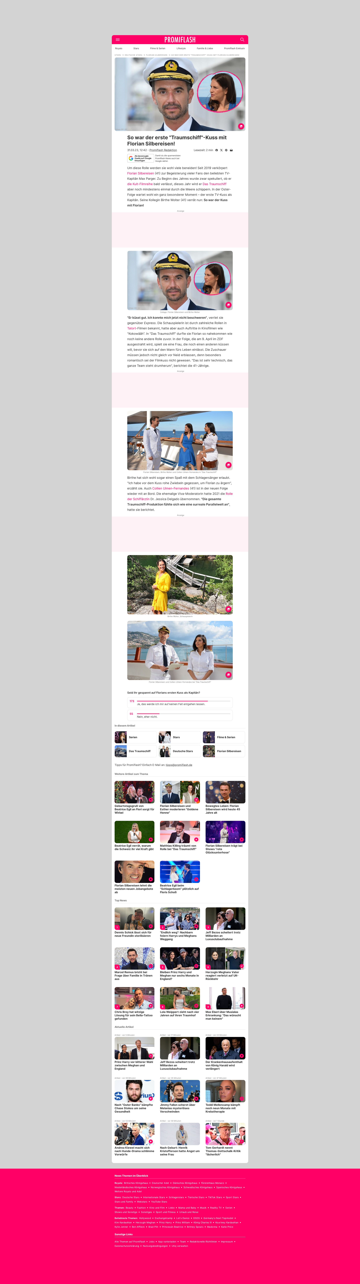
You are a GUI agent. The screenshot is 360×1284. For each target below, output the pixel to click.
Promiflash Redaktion (163, 150)
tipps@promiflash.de (179, 765)
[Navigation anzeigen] (118, 40)
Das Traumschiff (214, 184)
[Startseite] (180, 39)
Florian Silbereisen (140, 173)
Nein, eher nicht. (147, 716)
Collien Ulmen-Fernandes (170, 488)
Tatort (131, 328)
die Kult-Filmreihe (140, 184)
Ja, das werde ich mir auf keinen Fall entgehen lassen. (171, 704)
